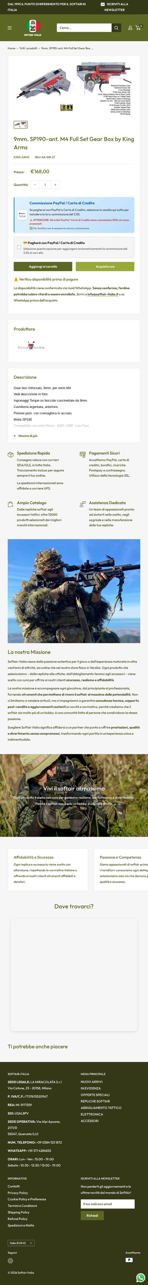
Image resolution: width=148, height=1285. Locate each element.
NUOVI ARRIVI (92, 1082)
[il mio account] (130, 28)
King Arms (21, 157)
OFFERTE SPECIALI (95, 1095)
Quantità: (21, 185)
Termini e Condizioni (22, 1206)
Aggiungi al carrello (43, 266)
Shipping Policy (18, 1212)
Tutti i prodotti (28, 48)
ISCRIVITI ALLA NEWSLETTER (116, 7)
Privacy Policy (18, 1193)
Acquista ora (105, 266)
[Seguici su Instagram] (10, 1260)
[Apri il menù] (10, 27)
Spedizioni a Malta (21, 1225)
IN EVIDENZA (91, 1088)
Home (11, 48)
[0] (138, 27)
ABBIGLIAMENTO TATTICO (101, 1108)
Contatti (14, 1186)
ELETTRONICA (92, 1114)
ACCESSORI (90, 1121)
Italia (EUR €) (18, 1243)
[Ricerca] (116, 27)
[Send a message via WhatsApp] (140, 1277)
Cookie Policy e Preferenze (27, 1199)
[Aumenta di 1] (55, 185)
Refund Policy (18, 1219)
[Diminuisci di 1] (35, 185)
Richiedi (92, 1215)
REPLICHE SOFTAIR (95, 1101)
